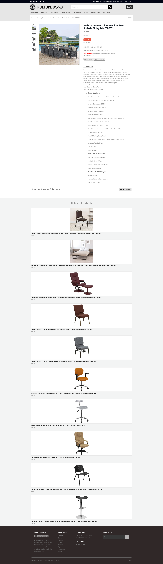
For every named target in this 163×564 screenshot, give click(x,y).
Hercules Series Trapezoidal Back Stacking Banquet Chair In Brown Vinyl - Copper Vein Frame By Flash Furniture (66, 233)
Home (33, 18)
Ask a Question (125, 189)
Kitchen (54, 13)
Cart (128, 7)
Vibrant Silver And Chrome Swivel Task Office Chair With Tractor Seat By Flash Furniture (58, 425)
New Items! (95, 13)
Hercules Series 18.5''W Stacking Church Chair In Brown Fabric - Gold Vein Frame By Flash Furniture (61, 329)
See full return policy (94, 182)
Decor (44, 13)
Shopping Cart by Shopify (52, 560)
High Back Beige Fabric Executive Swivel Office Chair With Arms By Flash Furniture (56, 457)
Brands (106, 13)
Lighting (66, 13)
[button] (34, 25)
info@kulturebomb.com (115, 1)
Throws (77, 13)
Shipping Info (89, 55)
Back (129, 18)
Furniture (34, 13)
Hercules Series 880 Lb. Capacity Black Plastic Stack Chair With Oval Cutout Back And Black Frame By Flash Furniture (67, 489)
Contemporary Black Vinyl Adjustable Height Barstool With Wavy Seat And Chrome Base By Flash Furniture (64, 521)
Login (125, 1)
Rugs (86, 13)
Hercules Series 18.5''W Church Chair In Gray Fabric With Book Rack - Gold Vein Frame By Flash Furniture (63, 361)
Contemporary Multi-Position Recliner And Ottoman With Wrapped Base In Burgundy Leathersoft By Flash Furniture (66, 297)
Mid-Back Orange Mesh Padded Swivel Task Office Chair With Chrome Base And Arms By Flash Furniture (63, 393)
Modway (86, 31)
